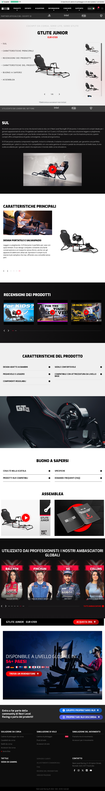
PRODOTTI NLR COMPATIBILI (15, 478)
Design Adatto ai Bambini (15, 367)
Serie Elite (6, 751)
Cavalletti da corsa (8, 740)
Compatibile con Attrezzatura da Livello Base (75, 375)
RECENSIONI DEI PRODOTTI (17, 58)
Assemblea (9, 79)
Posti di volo (41, 740)
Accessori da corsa (8, 748)
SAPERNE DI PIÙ (19, 596)
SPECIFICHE (60, 471)
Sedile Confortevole (65, 367)
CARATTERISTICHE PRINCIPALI (18, 51)
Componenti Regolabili (14, 381)
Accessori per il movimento (82, 740)
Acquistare (39, 8)
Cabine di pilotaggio (44, 736)
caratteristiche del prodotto (20, 65)
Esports (28, 8)
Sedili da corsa (6, 744)
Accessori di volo (43, 744)
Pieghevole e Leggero (14, 374)
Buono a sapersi (12, 72)
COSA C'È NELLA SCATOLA (14, 471)
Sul (5, 43)
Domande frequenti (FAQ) (67, 478)
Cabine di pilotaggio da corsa (12, 736)
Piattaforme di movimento (82, 736)
